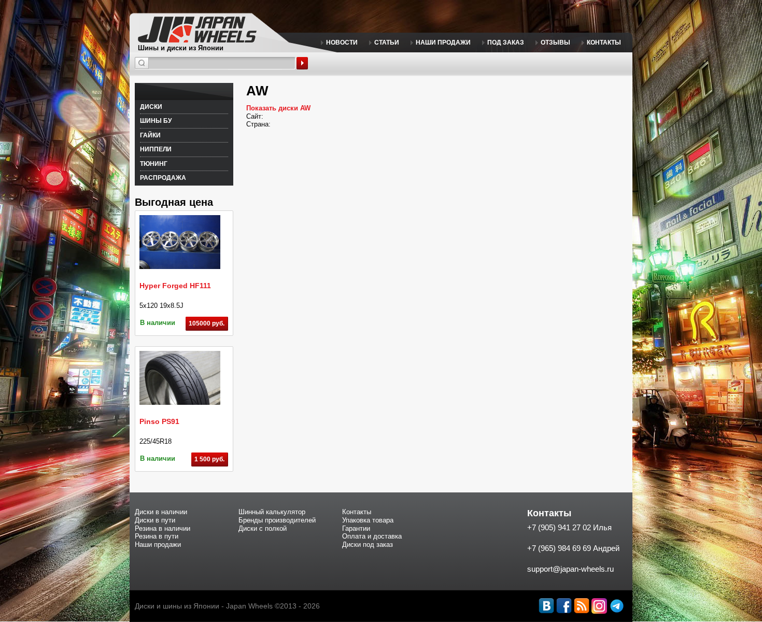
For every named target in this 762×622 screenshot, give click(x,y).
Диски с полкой (262, 528)
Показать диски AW (278, 108)
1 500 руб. (209, 459)
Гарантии (356, 528)
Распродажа (163, 177)
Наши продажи (443, 42)
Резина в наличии (162, 528)
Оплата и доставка (372, 536)
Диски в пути (155, 520)
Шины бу (156, 120)
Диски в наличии (161, 512)
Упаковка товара (367, 520)
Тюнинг (153, 163)
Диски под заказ (367, 544)
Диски (151, 106)
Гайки (150, 135)
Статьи (386, 42)
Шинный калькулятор (271, 512)
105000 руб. (206, 323)
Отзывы (555, 42)
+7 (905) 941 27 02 (559, 527)
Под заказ (505, 42)
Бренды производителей (277, 520)
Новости (342, 42)
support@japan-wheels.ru (570, 568)
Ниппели (156, 149)
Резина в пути (156, 536)
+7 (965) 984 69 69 (559, 548)
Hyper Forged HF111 (175, 285)
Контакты (604, 42)
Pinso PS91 (159, 421)
